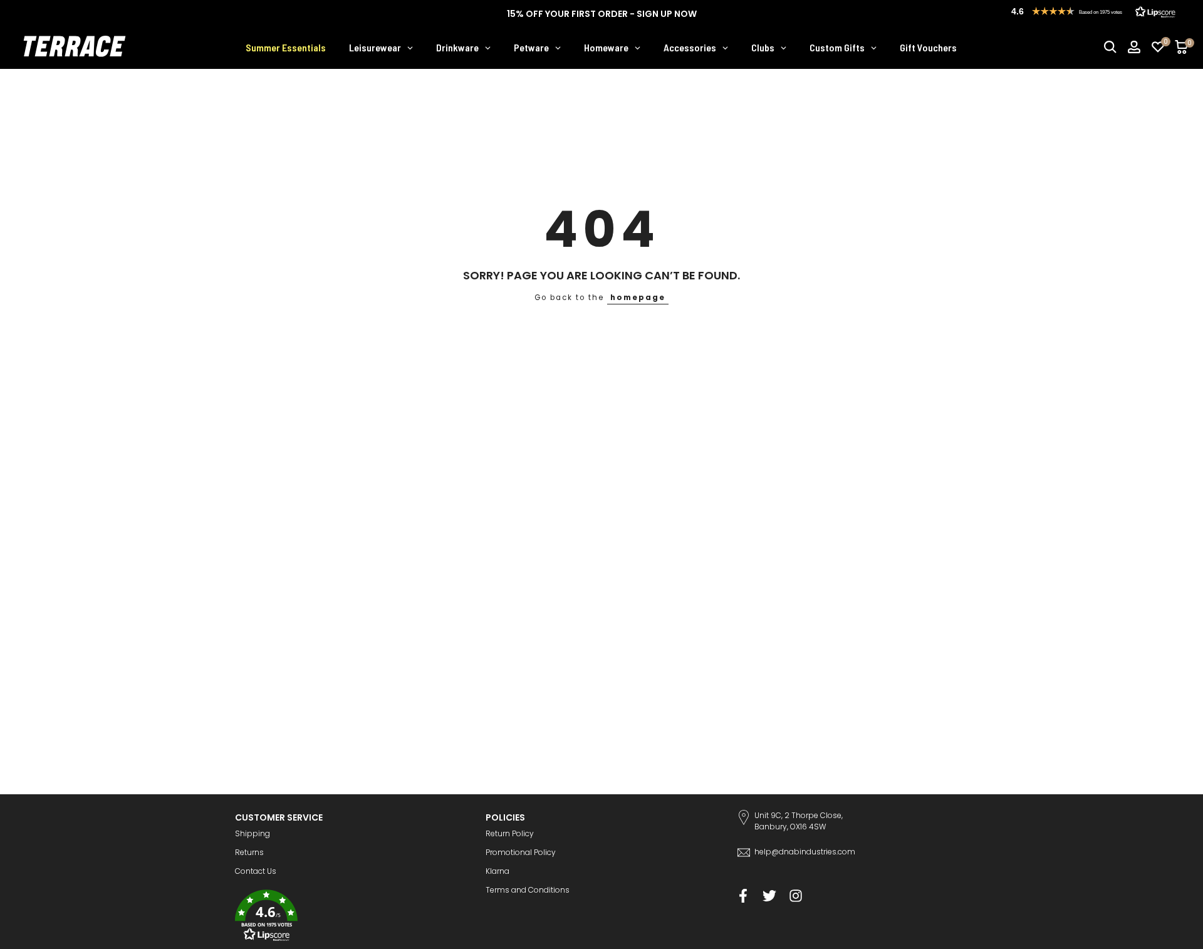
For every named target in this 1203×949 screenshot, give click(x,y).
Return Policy (510, 833)
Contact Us (255, 871)
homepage (637, 298)
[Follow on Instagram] (796, 896)
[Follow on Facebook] (743, 896)
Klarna (497, 871)
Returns (249, 852)
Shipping (252, 833)
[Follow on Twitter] (769, 896)
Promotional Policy (521, 852)
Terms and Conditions (528, 889)
